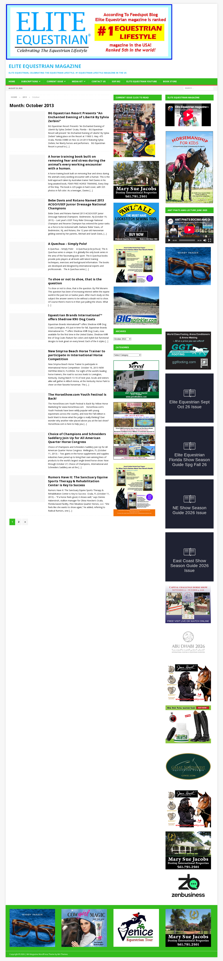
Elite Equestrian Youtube (141, 81)
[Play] (169, 240)
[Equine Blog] (27, 445)
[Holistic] (27, 488)
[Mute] (204, 240)
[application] (189, 229)
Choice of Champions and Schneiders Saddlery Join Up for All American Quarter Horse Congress (77, 438)
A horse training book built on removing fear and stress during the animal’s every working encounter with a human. (76, 162)
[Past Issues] (27, 168)
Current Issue (55, 81)
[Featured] (27, 290)
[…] (67, 146)
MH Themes (62, 954)
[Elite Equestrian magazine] (89, 58)
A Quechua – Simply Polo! (67, 244)
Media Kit (77, 81)
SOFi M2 (116, 81)
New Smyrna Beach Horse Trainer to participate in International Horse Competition (76, 355)
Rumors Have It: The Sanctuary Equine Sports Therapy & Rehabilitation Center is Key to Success (78, 481)
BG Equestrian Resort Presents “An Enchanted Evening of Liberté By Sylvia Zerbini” (78, 117)
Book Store (170, 81)
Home (12, 81)
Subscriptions (29, 81)
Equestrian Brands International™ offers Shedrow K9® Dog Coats (75, 317)
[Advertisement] (136, 539)
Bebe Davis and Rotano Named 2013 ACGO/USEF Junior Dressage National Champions (77, 204)
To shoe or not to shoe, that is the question (75, 281)
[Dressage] (27, 211)
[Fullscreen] (209, 240)
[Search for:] (198, 87)
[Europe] (27, 255)
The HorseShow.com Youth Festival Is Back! (77, 396)
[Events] (27, 124)
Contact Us (99, 81)
